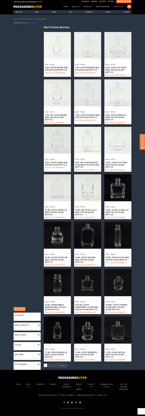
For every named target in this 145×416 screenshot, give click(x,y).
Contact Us (118, 7)
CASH (40, 2)
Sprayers (89, 12)
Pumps (108, 12)
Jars (36, 12)
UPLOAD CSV (85, 1)
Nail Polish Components (26, 19)
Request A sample (79, 386)
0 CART (111, 1)
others (126, 12)
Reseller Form (102, 395)
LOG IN (103, 1)
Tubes (53, 12)
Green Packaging (103, 7)
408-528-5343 (32, 23)
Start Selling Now (124, 1)
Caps (71, 12)
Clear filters (19, 309)
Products (88, 7)
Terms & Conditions (67, 395)
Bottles (19, 12)
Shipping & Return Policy (85, 395)
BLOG (95, 1)
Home (66, 7)
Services (53, 384)
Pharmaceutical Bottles (106, 385)
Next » (63, 365)
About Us (76, 7)
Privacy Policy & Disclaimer (47, 395)
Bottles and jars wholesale (123, 386)
